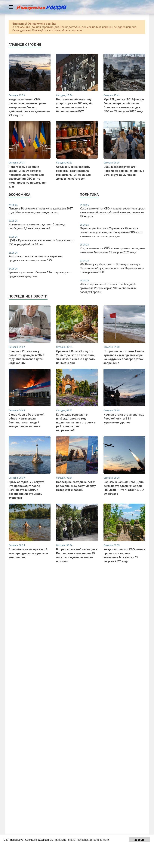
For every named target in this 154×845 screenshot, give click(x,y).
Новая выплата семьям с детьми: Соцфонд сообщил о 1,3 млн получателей (37, 225)
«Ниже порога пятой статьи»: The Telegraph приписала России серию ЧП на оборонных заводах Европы (108, 286)
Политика (89, 194)
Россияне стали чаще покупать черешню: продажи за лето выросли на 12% (36, 257)
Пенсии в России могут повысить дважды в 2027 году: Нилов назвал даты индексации (41, 209)
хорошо (139, 839)
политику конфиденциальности (89, 839)
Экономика (19, 194)
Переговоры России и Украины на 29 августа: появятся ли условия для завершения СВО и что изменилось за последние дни (111, 231)
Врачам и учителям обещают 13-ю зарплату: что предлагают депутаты (40, 272)
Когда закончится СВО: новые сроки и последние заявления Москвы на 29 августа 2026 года (112, 248)
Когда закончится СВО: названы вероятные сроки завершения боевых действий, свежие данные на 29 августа (112, 211)
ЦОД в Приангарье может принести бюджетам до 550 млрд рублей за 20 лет (41, 241)
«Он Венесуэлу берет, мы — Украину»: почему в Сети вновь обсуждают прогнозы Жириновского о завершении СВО (112, 266)
